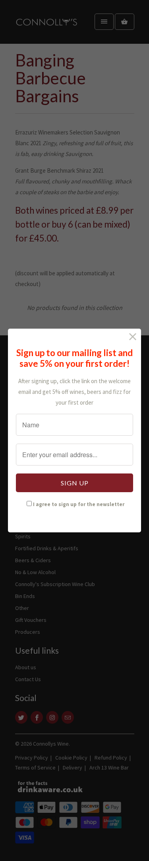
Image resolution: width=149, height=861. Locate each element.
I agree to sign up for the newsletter (78, 504)
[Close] (133, 337)
